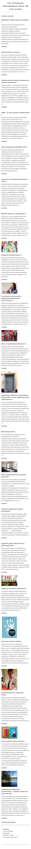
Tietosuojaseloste (25, 844)
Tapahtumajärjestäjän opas (10, 6)
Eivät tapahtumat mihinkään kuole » (14, 147)
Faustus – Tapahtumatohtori (13, 844)
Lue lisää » (4, 46)
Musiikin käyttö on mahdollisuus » (13, 213)
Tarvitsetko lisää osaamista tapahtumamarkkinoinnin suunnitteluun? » (11, 298)
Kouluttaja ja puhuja (18, 3)
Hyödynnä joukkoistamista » (11, 255)
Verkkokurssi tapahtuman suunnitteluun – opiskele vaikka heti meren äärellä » (14, 791)
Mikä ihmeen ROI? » (8, 432)
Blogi (27, 6)
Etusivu (9, 3)
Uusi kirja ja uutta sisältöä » (11, 641)
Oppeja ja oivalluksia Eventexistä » (14, 588)
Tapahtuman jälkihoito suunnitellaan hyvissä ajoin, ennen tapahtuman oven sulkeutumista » (15, 397)
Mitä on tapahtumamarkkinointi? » (14, 344)
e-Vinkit (11, 9)
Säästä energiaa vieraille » (10, 52)
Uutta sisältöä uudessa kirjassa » (13, 741)
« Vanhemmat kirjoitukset (8, 822)
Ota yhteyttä (18, 9)
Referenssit (22, 6)
